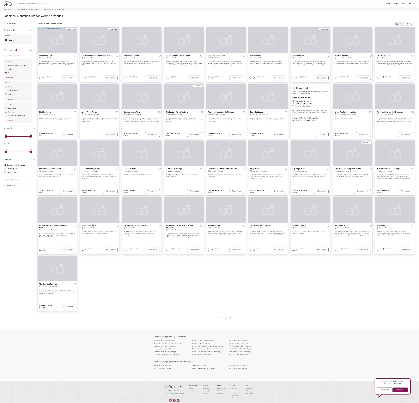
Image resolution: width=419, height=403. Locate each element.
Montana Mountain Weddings (201, 355)
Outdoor (10, 73)
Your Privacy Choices (174, 396)
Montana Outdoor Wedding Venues (28, 9)
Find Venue (206, 388)
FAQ (247, 391)
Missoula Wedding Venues (238, 368)
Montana (11, 40)
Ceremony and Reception (16, 165)
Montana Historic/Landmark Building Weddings (207, 346)
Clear (30, 30)
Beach (10, 87)
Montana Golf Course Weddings (240, 352)
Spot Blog (220, 393)
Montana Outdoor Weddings (238, 355)
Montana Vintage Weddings (200, 343)
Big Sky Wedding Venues (200, 366)
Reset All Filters (10, 23)
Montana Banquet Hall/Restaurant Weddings (206, 349)
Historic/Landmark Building (17, 65)
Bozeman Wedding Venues (163, 366)
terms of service (179, 393)
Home (191, 388)
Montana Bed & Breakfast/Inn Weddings (167, 343)
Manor (10, 94)
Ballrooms (11, 112)
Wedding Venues (9, 9)
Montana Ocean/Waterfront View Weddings (206, 352)
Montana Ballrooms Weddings (164, 340)
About (191, 391)
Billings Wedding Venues (162, 368)
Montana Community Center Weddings (167, 355)
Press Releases (221, 388)
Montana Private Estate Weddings (202, 340)
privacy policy (169, 393)
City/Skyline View (13, 90)
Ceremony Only (12, 169)
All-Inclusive (12, 108)
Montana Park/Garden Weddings (165, 346)
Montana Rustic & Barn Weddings (240, 346)
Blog (404, 4)
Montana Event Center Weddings (165, 349)
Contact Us (249, 388)
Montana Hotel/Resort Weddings (165, 352)
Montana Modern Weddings (238, 343)
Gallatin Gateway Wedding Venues (203, 368)
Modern (10, 69)
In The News (221, 391)
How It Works (249, 393)
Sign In (412, 4)
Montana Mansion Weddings (238, 340)
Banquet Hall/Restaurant (16, 116)
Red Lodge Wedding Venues (239, 366)
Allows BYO (11, 185)
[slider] (6, 136)
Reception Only (12, 172)
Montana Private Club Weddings (240, 349)
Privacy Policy (235, 393)
